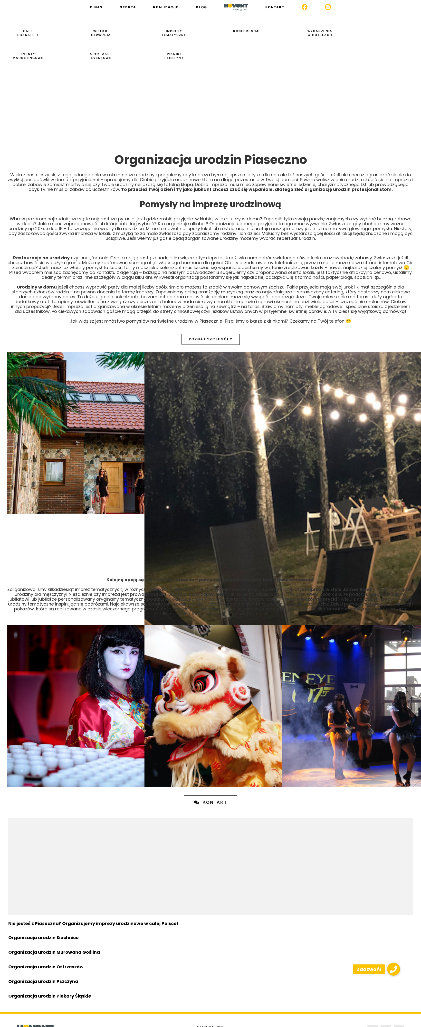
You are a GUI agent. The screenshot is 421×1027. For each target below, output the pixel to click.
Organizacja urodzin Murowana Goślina (54, 952)
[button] (393, 969)
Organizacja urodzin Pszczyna (43, 981)
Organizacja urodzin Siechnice (43, 937)
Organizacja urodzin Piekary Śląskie (49, 996)
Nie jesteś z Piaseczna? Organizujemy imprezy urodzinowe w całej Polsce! (93, 923)
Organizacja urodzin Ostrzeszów (46, 967)
